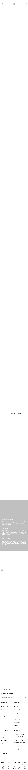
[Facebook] (4, 689)
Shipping (13, 413)
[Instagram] (6, 689)
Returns (19, 413)
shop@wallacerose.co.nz (20, 734)
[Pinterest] (9, 689)
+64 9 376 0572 (18, 736)
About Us (17, 730)
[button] (2, 3)
